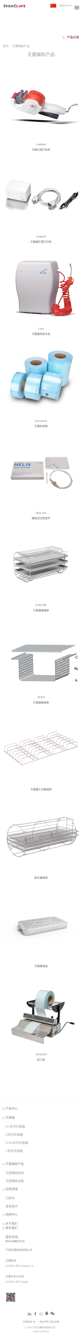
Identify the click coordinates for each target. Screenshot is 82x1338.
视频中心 (12, 1214)
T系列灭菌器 (14, 1151)
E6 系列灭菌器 (15, 1126)
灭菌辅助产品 (21, 46)
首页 (6, 46)
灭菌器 (10, 1117)
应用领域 (12, 1189)
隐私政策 (54, 1322)
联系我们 (12, 1228)
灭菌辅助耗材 (15, 1173)
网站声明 (44, 1322)
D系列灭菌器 (14, 1134)
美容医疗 (12, 1206)
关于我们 (12, 1223)
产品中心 (12, 1108)
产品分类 (73, 37)
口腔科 (10, 1198)
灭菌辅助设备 (15, 1181)
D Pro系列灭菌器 (17, 1142)
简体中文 (64, 5)
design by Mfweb (41, 1331)
